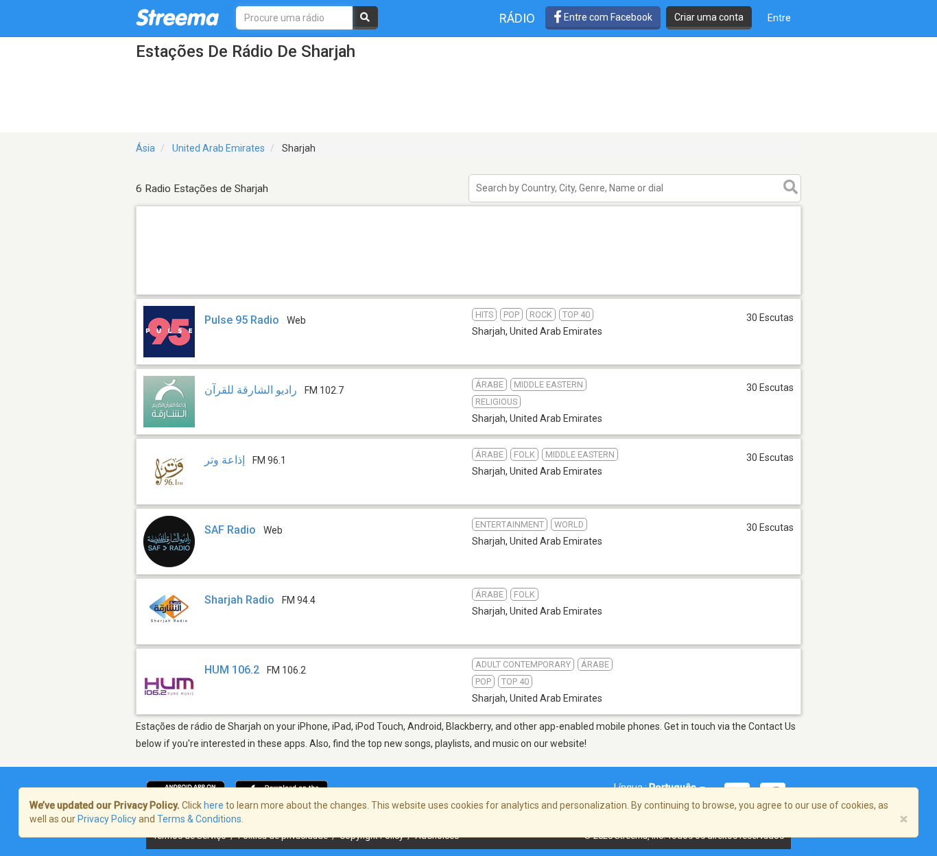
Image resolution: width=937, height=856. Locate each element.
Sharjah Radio (239, 599)
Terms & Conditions (199, 818)
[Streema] (177, 17)
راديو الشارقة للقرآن (250, 389)
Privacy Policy (107, 818)
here (214, 805)
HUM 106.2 (231, 669)
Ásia (145, 148)
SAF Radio (230, 529)
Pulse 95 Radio (241, 319)
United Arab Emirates (218, 148)
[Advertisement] (468, 293)
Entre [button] (779, 17)
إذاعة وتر (226, 459)
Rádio (517, 18)
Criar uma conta (709, 17)
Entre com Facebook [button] (607, 17)
